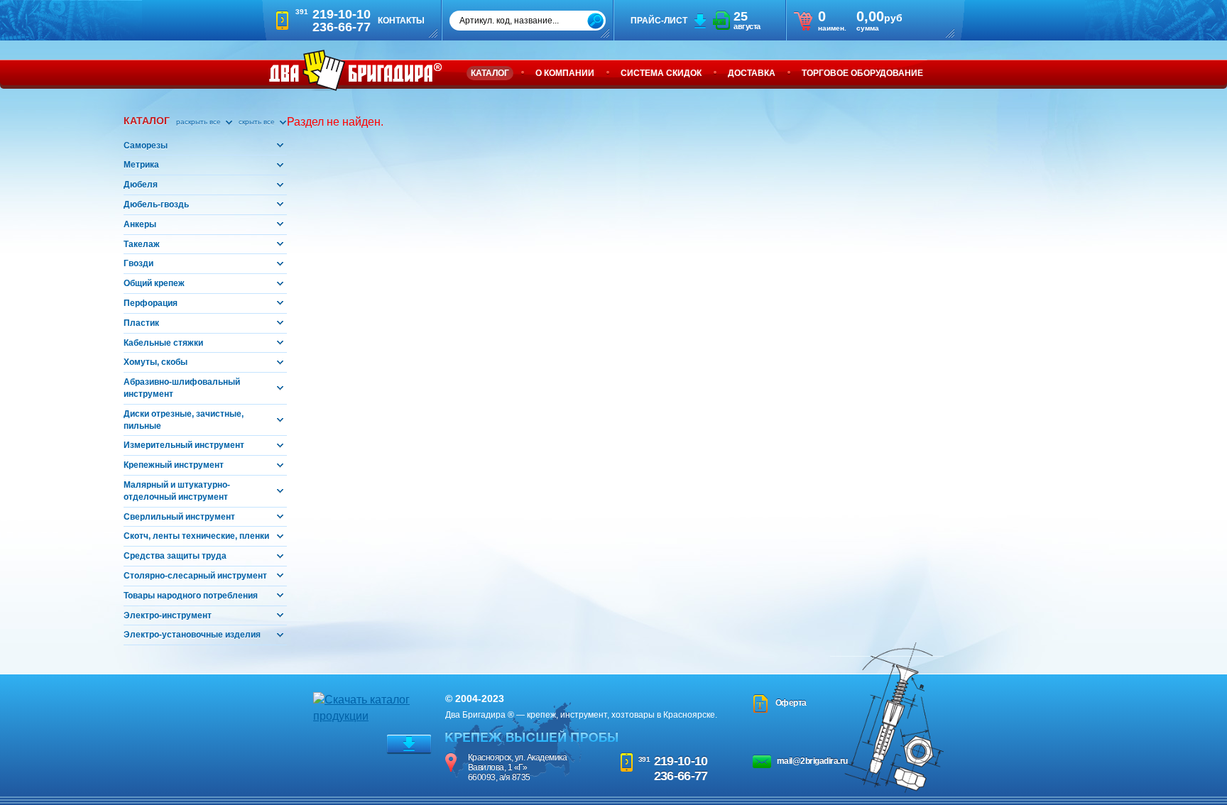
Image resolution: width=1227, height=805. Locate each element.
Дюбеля (141, 185)
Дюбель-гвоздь (156, 204)
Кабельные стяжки (163, 343)
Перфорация (151, 303)
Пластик (141, 323)
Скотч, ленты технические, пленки (196, 536)
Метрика (141, 165)
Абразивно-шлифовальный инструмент (182, 388)
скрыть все (258, 122)
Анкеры (140, 224)
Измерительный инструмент (184, 445)
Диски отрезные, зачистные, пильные (184, 420)
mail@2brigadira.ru (812, 761)
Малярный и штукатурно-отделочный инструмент (177, 491)
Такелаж (142, 244)
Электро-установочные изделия (192, 635)
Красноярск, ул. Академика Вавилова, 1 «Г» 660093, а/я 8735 (517, 767)
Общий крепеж (154, 283)
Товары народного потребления (191, 596)
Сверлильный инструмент (179, 517)
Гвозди (138, 263)
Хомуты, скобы (155, 362)
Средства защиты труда (175, 556)
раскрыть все (199, 122)
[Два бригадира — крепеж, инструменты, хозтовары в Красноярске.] (355, 70)
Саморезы (146, 145)
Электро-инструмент (168, 615)
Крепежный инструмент (174, 465)
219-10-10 (681, 761)
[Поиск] (595, 21)
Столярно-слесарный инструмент (195, 576)
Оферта (791, 703)
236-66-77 (681, 776)
